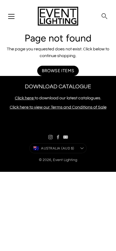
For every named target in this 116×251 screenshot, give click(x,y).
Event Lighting (65, 160)
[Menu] (11, 16)
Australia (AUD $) (57, 148)
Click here (25, 98)
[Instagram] (50, 137)
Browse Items (58, 70)
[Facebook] (58, 137)
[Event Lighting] (58, 16)
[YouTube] (65, 137)
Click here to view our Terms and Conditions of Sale (58, 107)
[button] (104, 16)
